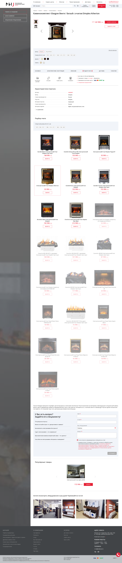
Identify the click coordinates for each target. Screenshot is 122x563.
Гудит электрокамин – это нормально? (45, 432)
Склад (34, 537)
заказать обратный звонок (113, 2)
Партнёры (35, 551)
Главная (35, 10)
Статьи (35, 546)
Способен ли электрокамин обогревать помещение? (49, 439)
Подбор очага (87, 71)
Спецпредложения (7, 546)
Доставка (88, 2)
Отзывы (35, 548)
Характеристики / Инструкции (55, 71)
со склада (90, 78)
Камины (45, 10)
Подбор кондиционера (85, 6)
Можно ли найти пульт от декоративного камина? (49, 424)
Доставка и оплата (68, 533)
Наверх (114, 558)
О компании (36, 2)
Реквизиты (36, 535)
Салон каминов (9, 16)
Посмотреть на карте (99, 536)
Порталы (60, 10)
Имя (78, 413)
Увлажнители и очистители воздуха (11, 544)
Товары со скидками (11, 12)
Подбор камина (93, 6)
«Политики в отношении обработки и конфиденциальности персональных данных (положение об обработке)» (96, 448)
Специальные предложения (13, 20)
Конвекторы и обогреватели (10, 542)
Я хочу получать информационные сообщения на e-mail (91, 440)
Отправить (112, 453)
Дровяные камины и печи (9, 539)
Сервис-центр (50, 2)
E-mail (78, 419)
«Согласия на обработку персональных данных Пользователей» (94, 444)
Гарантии (113, 71)
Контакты (99, 2)
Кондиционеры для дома (9, 535)
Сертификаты (36, 533)
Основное (38, 71)
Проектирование (75, 2)
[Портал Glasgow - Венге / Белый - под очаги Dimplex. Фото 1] (35, 26)
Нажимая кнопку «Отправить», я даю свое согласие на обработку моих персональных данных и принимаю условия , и (96, 446)
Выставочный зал (101, 6)
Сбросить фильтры (113, 50)
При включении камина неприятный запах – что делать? (50, 435)
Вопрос (79, 431)
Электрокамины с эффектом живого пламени (14, 537)
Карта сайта (67, 539)
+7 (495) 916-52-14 (113, 1)
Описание (73, 71)
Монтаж (61, 2)
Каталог (38, 6)
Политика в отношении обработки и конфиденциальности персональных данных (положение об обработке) (26, 560)
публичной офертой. (27, 558)
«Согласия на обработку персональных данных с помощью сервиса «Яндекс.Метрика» (93, 445)
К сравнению (39, 109)
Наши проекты (36, 542)
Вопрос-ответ (36, 544)
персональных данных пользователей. (21, 559)
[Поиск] (75, 6)
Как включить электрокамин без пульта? (46, 428)
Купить (88, 484)
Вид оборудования (82, 425)
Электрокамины (52, 10)
